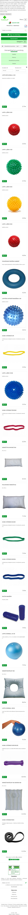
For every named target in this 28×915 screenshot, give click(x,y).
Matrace (14, 57)
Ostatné (14, 63)
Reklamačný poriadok (23, 906)
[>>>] (18, 859)
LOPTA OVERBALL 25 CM (8, 633)
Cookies (2, 5)
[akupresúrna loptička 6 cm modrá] (14, 80)
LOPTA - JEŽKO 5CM (7, 112)
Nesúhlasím (8, 14)
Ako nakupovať (6, 906)
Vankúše (14, 54)
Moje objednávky (14, 898)
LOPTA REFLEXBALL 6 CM (8, 75)
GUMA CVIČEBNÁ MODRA (9, 559)
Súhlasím (2, 14)
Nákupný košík (15, 22)
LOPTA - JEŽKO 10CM (7, 373)
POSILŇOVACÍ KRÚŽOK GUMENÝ (10, 261)
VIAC (5, 106)
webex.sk (17, 914)
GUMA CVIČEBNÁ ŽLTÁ (8, 336)
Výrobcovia (10, 904)
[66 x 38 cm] (14, 489)
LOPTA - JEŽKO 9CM (7, 224)
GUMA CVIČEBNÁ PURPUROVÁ (10, 745)
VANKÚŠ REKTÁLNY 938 (8, 671)
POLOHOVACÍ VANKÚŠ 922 (9, 484)
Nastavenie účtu (14, 896)
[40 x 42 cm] (14, 787)
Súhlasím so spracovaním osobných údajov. (15, 885)
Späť (18, 46)
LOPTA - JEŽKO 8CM (7, 187)
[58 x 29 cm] (14, 452)
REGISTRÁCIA (16, 25)
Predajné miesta (4, 904)
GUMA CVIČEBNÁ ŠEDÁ (8, 820)
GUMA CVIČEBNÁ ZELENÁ (8, 522)
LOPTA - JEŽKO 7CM (7, 149)
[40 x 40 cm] (14, 676)
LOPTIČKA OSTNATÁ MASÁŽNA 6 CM (11, 298)
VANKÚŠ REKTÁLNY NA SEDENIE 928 (11, 782)
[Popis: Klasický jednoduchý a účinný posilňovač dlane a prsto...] (14, 266)
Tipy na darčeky (14, 35)
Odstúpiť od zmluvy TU (16, 907)
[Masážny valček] (14, 601)
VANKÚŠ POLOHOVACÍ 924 (9, 447)
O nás (2, 906)
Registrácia (14, 894)
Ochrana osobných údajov (18, 904)
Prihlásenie (14, 892)
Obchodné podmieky (14, 906)
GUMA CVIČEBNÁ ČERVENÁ (9, 410)
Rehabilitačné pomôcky (10, 46)
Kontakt (9, 907)
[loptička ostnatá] (14, 117)
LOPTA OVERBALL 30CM (8, 708)
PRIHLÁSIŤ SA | (10, 25)
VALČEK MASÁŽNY (7, 596)
